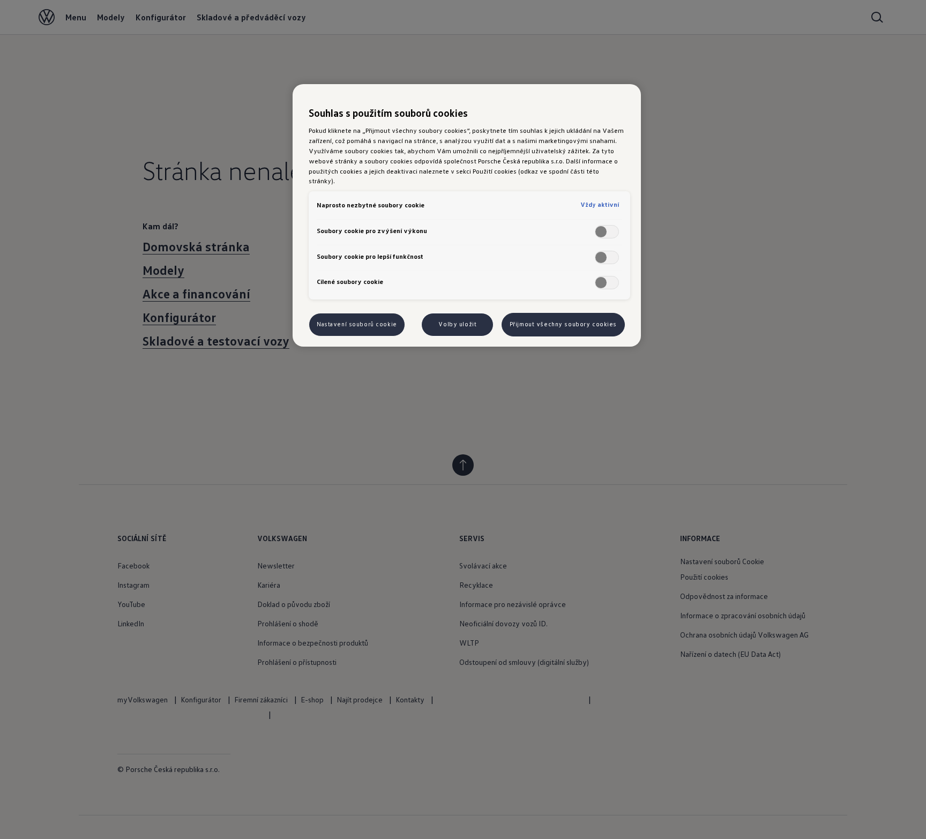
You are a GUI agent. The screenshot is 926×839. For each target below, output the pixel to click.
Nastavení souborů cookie (357, 324)
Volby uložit (457, 324)
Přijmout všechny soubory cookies (563, 324)
